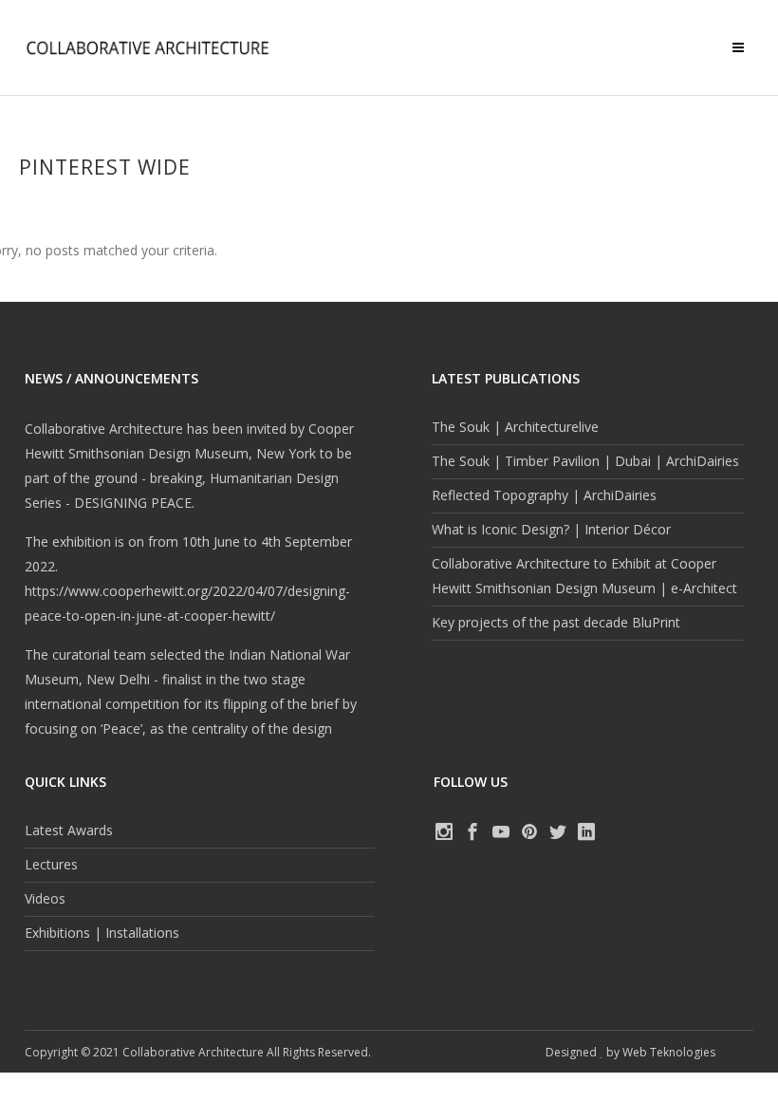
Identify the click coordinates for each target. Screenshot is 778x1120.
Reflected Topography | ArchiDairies (544, 495)
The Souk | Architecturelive (515, 427)
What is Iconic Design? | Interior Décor (551, 529)
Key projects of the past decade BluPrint (556, 622)
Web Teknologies (668, 1052)
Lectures (51, 864)
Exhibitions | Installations (102, 933)
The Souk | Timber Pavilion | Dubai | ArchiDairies (585, 461)
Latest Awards (69, 830)
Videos (45, 898)
